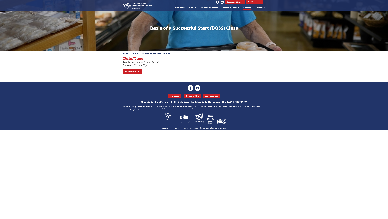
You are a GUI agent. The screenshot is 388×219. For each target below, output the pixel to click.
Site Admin (199, 128)
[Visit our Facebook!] (217, 2)
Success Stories (209, 7)
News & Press (231, 7)
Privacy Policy (134, 110)
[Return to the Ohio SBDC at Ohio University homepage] (137, 5)
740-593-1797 (240, 102)
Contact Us (174, 96)
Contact (260, 7)
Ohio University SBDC (174, 128)
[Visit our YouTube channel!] (222, 2)
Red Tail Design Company (217, 128)
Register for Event (132, 71)
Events (247, 7)
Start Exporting (254, 2)
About (192, 7)
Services (180, 7)
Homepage (127, 54)
